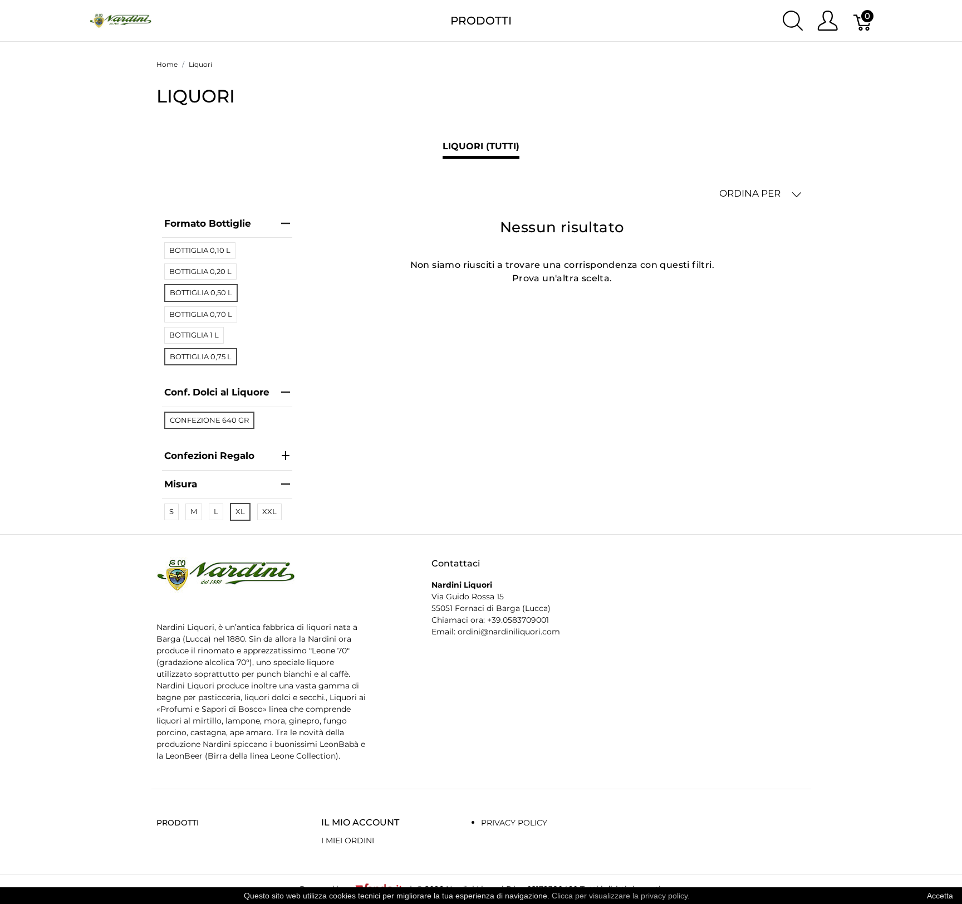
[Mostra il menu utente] (827, 21)
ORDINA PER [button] (751, 193)
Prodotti (481, 20)
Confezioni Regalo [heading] (209, 455)
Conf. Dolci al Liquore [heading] (216, 392)
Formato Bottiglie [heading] (207, 223)
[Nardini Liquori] (120, 19)
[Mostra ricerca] (793, 21)
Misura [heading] (180, 484)
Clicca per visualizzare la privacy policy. (621, 895)
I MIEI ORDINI (347, 840)
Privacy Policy (514, 823)
